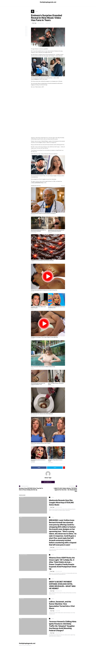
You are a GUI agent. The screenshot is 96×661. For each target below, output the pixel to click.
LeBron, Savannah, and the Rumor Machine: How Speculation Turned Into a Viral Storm (62, 605)
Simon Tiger (48, 477)
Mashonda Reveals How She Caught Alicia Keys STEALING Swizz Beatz (61, 502)
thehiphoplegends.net (48, 2)
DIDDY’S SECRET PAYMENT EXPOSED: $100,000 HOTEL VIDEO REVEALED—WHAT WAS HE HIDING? (62, 585)
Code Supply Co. (29, 645)
